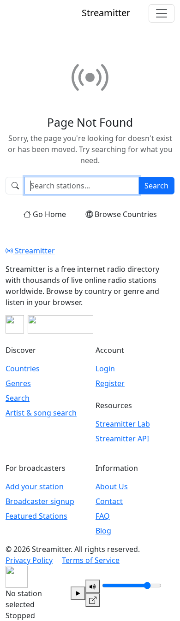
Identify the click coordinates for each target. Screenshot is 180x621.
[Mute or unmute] (92, 586)
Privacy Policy (29, 560)
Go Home (49, 214)
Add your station (35, 486)
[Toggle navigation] (161, 13)
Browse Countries (126, 214)
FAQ (103, 516)
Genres (18, 383)
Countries (23, 368)
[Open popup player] (92, 600)
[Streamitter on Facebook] (15, 324)
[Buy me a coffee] (60, 324)
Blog (103, 531)
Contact (109, 501)
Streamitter (34, 251)
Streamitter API (122, 439)
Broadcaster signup (40, 501)
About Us (112, 486)
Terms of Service (91, 560)
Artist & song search (41, 413)
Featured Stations (36, 516)
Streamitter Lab (123, 424)
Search (156, 186)
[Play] (78, 593)
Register (110, 383)
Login (105, 368)
